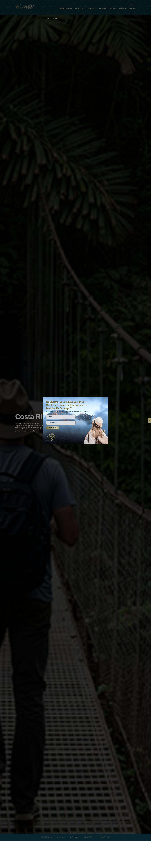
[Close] (105, 400)
